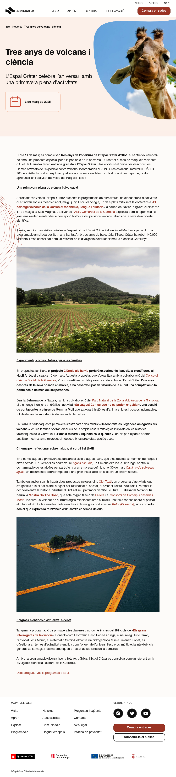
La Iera (99, 495)
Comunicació (51, 725)
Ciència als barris (76, 371)
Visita (55, 11)
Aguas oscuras (82, 463)
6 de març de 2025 (38, 102)
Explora (91, 11)
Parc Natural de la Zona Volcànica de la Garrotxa (125, 400)
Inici (8, 26)
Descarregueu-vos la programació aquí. (43, 673)
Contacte (153, 3)
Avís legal (80, 725)
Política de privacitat (87, 732)
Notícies (139, 3)
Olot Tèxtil (105, 481)
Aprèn (71, 11)
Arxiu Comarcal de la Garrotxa (94, 212)
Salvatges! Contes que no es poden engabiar (107, 405)
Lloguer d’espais (53, 732)
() (123, 504)
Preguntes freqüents (87, 710)
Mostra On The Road (43, 495)
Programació (114, 11)
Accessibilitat (51, 718)
